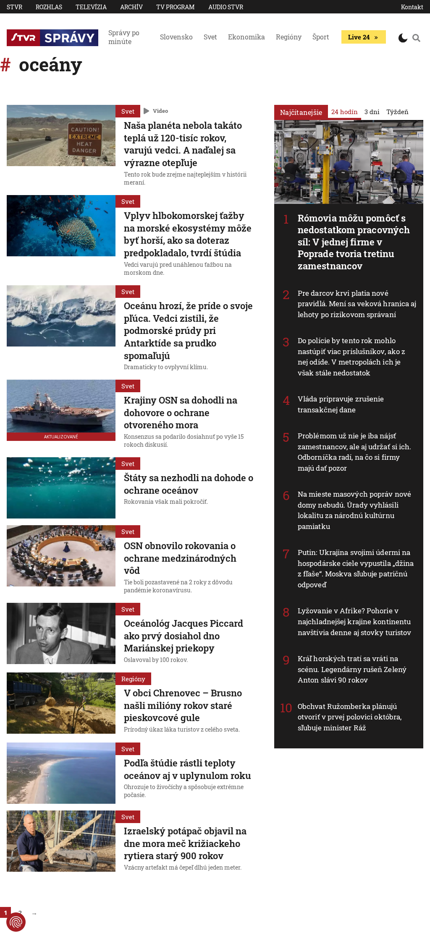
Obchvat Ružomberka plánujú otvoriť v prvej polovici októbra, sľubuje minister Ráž (349, 716)
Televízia (91, 7)
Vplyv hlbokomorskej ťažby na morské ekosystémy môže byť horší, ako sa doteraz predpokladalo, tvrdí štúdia (188, 234)
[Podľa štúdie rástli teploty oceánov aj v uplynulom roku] (61, 773)
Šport (320, 36)
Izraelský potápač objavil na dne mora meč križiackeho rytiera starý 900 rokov (185, 843)
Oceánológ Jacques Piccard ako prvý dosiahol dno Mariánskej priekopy (183, 635)
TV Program (175, 7)
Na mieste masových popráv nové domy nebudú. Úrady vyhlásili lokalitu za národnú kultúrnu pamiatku (354, 510)
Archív (131, 7)
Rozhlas (49, 7)
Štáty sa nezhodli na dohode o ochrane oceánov (188, 484)
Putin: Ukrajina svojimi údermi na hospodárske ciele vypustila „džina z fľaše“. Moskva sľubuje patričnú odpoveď (356, 568)
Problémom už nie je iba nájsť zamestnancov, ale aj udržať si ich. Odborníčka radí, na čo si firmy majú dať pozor (355, 452)
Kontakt (412, 7)
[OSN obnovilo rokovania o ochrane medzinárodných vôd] (61, 560)
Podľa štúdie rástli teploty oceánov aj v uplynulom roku (187, 769)
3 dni (372, 111)
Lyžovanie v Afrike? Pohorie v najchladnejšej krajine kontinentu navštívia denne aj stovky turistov (354, 621)
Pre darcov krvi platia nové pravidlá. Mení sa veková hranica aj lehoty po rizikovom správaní (357, 303)
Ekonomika (246, 36)
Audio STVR (225, 7)
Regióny (289, 36)
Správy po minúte (123, 37)
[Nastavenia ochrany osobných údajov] (16, 922)
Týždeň (397, 111)
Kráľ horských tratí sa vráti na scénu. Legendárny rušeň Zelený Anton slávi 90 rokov (352, 669)
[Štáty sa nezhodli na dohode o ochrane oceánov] (61, 488)
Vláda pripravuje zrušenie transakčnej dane (341, 404)
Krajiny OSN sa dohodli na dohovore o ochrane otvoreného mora (180, 412)
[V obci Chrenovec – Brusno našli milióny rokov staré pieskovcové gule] (61, 703)
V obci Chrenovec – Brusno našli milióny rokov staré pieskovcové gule (183, 705)
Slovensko (176, 36)
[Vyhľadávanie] (416, 38)
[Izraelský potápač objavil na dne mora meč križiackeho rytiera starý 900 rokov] (61, 841)
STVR (14, 7)
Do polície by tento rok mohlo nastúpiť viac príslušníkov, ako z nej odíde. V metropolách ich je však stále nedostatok (351, 357)
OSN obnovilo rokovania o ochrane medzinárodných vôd (180, 557)
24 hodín (344, 111)
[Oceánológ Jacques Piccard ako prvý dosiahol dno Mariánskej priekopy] (61, 634)
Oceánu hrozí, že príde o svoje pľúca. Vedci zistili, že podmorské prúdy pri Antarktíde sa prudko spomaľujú (188, 331)
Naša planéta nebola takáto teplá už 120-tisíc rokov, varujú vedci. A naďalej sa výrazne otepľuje (183, 144)
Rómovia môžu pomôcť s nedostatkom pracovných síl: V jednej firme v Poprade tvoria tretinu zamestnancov (354, 242)
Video (160, 111)
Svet (210, 36)
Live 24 (359, 37)
